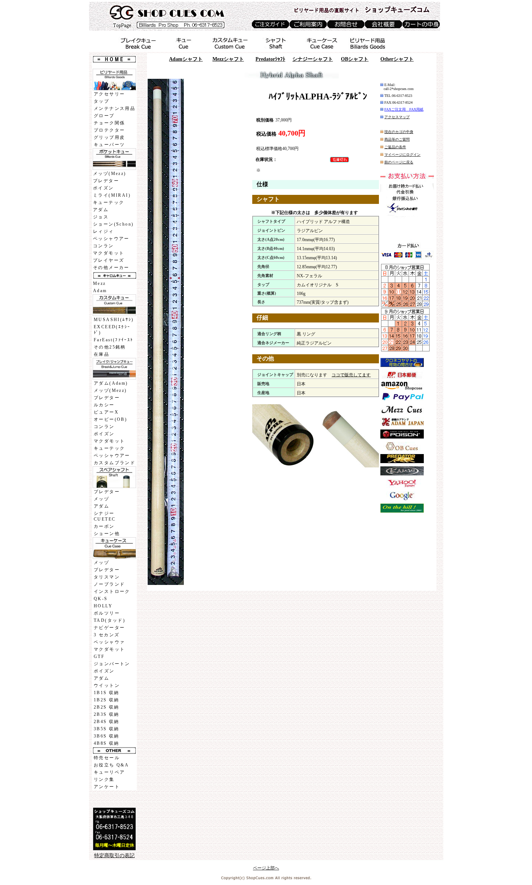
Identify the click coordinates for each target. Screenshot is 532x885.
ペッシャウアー (111, 238)
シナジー (312, 59)
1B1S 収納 (106, 692)
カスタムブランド (114, 462)
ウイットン (107, 685)
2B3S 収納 (106, 714)
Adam (100, 290)
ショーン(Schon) (113, 224)
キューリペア (109, 772)
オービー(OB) (110, 419)
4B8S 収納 (106, 743)
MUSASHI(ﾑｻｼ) (114, 319)
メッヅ (101, 498)
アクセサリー (109, 94)
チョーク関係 (109, 122)
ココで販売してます (351, 374)
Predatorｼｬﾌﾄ (270, 59)
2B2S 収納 (106, 707)
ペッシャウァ (109, 642)
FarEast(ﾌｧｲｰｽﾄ (114, 339)
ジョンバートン (112, 663)
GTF (99, 656)
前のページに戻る (398, 162)
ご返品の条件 (395, 147)
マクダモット (108, 253)
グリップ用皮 (109, 137)
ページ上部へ (266, 868)
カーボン (104, 526)
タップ (101, 101)
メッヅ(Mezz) (109, 173)
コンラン (103, 245)
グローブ (104, 115)
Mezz (99, 283)
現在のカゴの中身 (398, 132)
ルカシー (104, 404)
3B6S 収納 (106, 736)
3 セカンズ (106, 634)
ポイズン (103, 188)
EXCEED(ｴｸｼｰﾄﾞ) (112, 329)
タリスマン (107, 577)
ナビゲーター (109, 627)
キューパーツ (109, 144)
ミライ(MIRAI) (112, 195)
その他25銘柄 (110, 347)
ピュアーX (106, 412)
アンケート (107, 786)
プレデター (106, 180)
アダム (101, 209)
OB (354, 59)
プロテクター (109, 130)
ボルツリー (107, 613)
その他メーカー (111, 267)
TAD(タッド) (109, 620)
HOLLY (103, 605)
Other (397, 59)
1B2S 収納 (106, 699)
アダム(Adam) (111, 383)
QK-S (101, 598)
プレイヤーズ (108, 260)
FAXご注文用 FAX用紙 (403, 109)
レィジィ (103, 231)
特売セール (107, 757)
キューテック (108, 202)
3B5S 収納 (106, 728)
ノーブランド (109, 584)
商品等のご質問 (397, 139)
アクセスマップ (397, 117)
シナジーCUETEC (104, 516)
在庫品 (101, 354)
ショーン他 (107, 533)
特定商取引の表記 (114, 855)
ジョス (101, 216)
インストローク (112, 591)
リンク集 (104, 779)
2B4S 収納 (106, 721)
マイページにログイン (402, 155)
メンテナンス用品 (114, 108)
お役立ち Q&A (111, 765)
